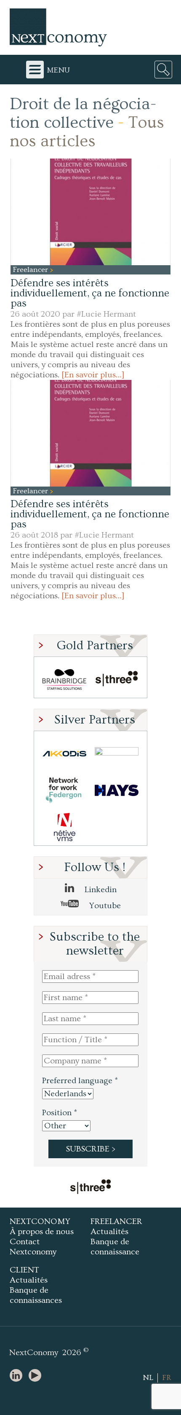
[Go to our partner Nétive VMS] (64, 827)
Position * (59, 1112)
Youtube (104, 905)
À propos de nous (42, 1231)
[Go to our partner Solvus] (116, 753)
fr (166, 1377)
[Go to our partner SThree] (116, 679)
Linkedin (100, 889)
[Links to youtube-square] (37, 1376)
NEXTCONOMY (40, 1221)
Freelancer (31, 269)
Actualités (109, 1231)
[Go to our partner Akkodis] (64, 753)
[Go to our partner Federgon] (64, 790)
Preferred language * (80, 1080)
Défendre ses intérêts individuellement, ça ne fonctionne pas (90, 293)
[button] (90, 212)
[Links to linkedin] (18, 1376)
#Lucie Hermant (106, 314)
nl (148, 1377)
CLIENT (24, 1270)
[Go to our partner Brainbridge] (64, 679)
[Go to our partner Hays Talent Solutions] (116, 790)
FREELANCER (116, 1221)
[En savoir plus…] (93, 374)
